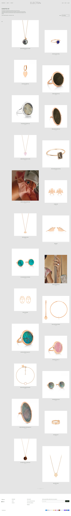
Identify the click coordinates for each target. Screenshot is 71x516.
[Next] (43, 488)
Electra (3, 499)
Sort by (60, 15)
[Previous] (38, 488)
